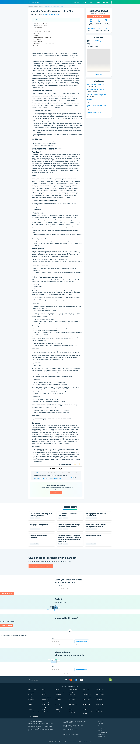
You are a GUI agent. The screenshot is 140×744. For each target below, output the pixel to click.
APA (37, 473)
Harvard (50, 473)
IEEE (69, 473)
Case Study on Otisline (93, 536)
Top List (30, 709)
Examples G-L (31, 699)
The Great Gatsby (100, 689)
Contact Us (100, 721)
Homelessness (72, 697)
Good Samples (99, 712)
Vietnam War (45, 692)
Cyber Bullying (58, 707)
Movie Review (99, 699)
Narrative (97, 40)
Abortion (57, 702)
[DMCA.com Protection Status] (110, 680)
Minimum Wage (59, 697)
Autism (30, 707)
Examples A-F (99, 697)
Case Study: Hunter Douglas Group (97, 95)
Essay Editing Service (60, 712)
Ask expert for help (7, 625)
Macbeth (57, 689)
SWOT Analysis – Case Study (95, 100)
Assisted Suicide (86, 704)
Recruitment (41, 6)
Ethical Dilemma (72, 702)
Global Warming (32, 689)
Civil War (30, 694)
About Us (100, 723)
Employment (46, 14)
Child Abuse (31, 692)
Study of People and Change (95, 89)
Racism (43, 689)
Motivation (56, 14)
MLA (43, 473)
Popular (84, 707)
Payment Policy (101, 730)
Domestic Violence (46, 704)
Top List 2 (44, 709)
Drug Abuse (71, 707)
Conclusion (36, 46)
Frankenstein (99, 692)
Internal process (37, 39)
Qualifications (38, 27)
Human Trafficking (100, 694)
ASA (63, 473)
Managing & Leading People (39, 525)
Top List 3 (57, 709)
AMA (75, 473)
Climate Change (86, 699)
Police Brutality (86, 689)
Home (29, 6)
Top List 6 (98, 709)
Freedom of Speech (87, 694)
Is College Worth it (46, 707)
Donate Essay (101, 736)
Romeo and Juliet (73, 689)
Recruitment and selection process (41, 31)
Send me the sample (7, 593)
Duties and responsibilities (41, 25)
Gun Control (58, 704)
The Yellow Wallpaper (87, 697)
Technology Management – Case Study (97, 106)
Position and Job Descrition (41, 23)
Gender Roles (72, 694)
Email (60, 585)
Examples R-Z (58, 699)
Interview (51, 14)
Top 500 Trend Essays (33, 716)
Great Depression (73, 704)
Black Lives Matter (59, 692)
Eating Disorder (99, 704)
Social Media (72, 699)
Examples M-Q (45, 699)
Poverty (44, 694)
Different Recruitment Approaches (42, 37)
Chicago (56, 473)
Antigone (98, 702)
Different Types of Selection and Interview (44, 43)
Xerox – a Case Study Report (95, 84)
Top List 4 (71, 709)
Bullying (71, 692)
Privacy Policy (101, 728)
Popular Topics (45, 712)
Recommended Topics (101, 707)
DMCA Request (101, 738)
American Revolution (46, 697)
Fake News (85, 702)
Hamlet (84, 692)
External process (37, 41)
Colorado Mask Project (33, 712)
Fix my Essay (72, 712)
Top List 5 (85, 709)
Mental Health (31, 702)
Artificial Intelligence (46, 702)
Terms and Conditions (103, 732)
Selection (35, 35)
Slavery (30, 697)
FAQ (99, 725)
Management (35, 6)
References (36, 48)
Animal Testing (58, 694)
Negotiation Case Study (94, 112)
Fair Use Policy (101, 734)
